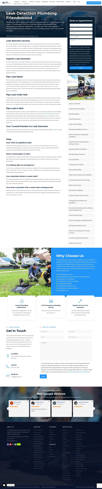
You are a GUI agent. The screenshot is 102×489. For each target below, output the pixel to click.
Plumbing (16, 1)
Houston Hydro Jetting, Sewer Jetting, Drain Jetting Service (81, 209)
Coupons (37, 1)
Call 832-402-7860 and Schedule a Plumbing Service (22, 36)
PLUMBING (52, 427)
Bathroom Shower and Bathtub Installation (78, 135)
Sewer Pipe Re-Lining (75, 215)
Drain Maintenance (74, 119)
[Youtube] (10, 444)
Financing (52, 1)
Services (24, 1)
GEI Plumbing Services (11, 9)
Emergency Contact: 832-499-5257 (48, 487)
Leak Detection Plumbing (77, 109)
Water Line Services (75, 243)
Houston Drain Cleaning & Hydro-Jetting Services (79, 143)
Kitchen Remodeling (75, 169)
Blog (74, 1)
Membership (45, 1)
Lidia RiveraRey (18, 402)
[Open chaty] (4, 485)
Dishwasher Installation (76, 190)
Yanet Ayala (81, 402)
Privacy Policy (18, 4)
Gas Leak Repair (74, 159)
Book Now (26, 4)
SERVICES (37, 427)
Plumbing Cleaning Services (77, 225)
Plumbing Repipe (74, 114)
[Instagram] (13, 444)
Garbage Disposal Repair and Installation (78, 202)
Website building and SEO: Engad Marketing (85, 487)
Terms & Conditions (82, 64)
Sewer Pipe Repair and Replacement (80, 220)
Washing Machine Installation (78, 149)
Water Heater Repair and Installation (80, 175)
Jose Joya (59, 402)
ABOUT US (10, 427)
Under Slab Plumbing (75, 124)
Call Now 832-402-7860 (93, 3)
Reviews (31, 1)
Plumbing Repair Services (77, 154)
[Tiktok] (15, 444)
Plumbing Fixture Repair (76, 164)
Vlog (78, 1)
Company (68, 1)
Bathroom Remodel (75, 185)
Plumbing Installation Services (78, 129)
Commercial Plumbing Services (78, 238)
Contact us (55, 129)
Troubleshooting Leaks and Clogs (79, 180)
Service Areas (60, 1)
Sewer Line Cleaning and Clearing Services (79, 232)
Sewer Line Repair (74, 103)
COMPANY (52, 444)
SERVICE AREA (67, 427)
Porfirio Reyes (40, 402)
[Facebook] (8, 444)
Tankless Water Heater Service (78, 195)
